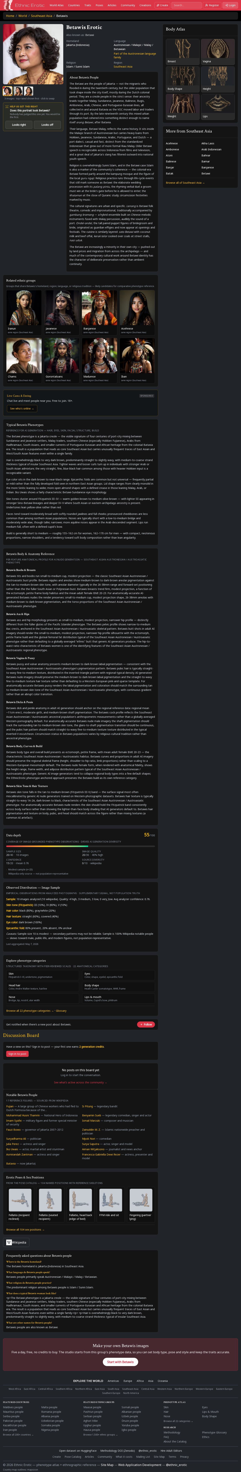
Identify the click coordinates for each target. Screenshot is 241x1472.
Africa (140, 1381)
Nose (167, 1416)
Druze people (130, 1421)
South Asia (113, 1389)
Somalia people (50, 1425)
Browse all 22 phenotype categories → (30, 1010)
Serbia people (11, 1416)
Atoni (169, 155)
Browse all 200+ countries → (18, 1434)
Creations (145, 5)
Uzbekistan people (52, 1421)
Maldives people (13, 1407)
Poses (99, 5)
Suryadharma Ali (16, 1138)
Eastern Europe (224, 1389)
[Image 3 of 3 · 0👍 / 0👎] (28, 91)
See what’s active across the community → (80, 1082)
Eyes (205, 1407)
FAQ (166, 1437)
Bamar (205, 161)
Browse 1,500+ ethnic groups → (100, 1434)
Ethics (205, 1437)
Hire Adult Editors (171, 1450)
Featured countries (16, 1402)
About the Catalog (175, 1441)
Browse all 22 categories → (178, 1421)
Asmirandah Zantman (19, 1154)
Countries (74, 5)
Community (128, 5)
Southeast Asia (41, 16)
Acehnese (172, 143)
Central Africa (45, 1389)
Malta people (49, 1407)
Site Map (159, 1456)
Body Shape (209, 1416)
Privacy (184, 1456)
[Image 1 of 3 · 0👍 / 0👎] (7, 91)
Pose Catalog (73, 1456)
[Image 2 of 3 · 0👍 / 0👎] (18, 91)
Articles (112, 5)
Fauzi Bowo (13, 1129)
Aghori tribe (90, 1421)
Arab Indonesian (211, 149)
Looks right (19, 124)
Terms (172, 1456)
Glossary (61, 1010)
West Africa (15, 1389)
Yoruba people (130, 1425)
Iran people (10, 1430)
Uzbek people (130, 1416)
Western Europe (204, 1389)
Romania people (51, 1411)
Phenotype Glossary (214, 1432)
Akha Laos (207, 143)
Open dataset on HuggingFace (78, 1450)
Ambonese (172, 149)
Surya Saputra (90, 1144)
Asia (150, 1381)
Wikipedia (19, 1242)
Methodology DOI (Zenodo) (117, 1450)
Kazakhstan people (14, 1425)
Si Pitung (87, 1106)
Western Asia (164, 1389)
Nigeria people (50, 1430)
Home (10, 16)
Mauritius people (13, 1411)
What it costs (124, 1456)
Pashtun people (93, 1411)
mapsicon (32, 1469)
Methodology (172, 1432)
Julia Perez (12, 1144)
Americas (113, 1381)
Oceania (163, 1381)
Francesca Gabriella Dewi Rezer (101, 1154)
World (22, 16)
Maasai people (92, 1407)
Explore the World (88, 1381)
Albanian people (131, 1411)
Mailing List (143, 1456)
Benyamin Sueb (91, 1115)
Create (164, 5)
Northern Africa (83, 1389)
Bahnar (205, 155)
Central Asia (147, 1389)
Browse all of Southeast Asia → (185, 182)
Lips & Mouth (210, 1411)
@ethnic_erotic (148, 1450)
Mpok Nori (88, 1138)
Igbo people (129, 1430)
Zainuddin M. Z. (91, 1129)
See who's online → (22, 408)
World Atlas (57, 5)
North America (131, 1393)
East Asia (100, 1389)
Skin (166, 1407)
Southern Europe (111, 1393)
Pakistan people (13, 1421)
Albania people (50, 1416)
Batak (169, 173)
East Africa (29, 1389)
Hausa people (91, 1430)
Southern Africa (64, 1389)
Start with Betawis (120, 1362)
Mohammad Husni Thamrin (23, 1115)
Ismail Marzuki (91, 1120)
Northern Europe (184, 1389)
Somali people (130, 1407)
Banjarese (207, 167)
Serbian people (92, 1416)
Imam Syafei (14, 1120)
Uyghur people (92, 1425)
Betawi (205, 173)
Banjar (170, 167)
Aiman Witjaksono (93, 1149)
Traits (87, 5)
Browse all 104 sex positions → (25, 1229)
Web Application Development (139, 1465)
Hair (166, 1411)
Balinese (171, 161)
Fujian (10, 1106)
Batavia (11, 1163)
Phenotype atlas (174, 1402)
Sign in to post (17, 1054)
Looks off (47, 124)
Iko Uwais (12, 1149)
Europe (128, 1381)
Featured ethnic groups (98, 1402)
